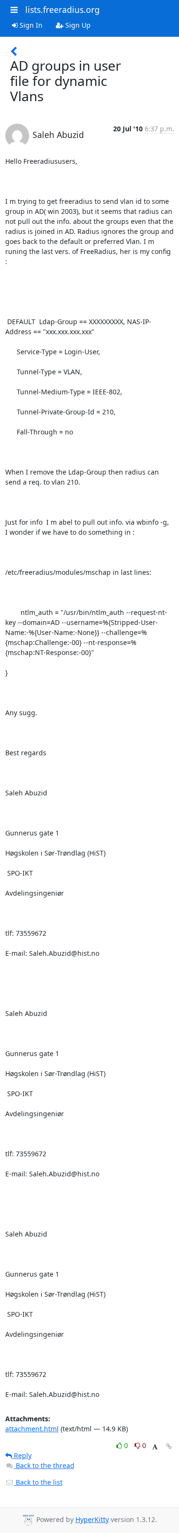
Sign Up (77, 25)
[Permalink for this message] (169, 1446)
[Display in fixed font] (154, 1446)
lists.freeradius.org (62, 9)
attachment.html (32, 1428)
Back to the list (38, 1482)
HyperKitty (92, 1519)
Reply (22, 1455)
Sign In (30, 25)
